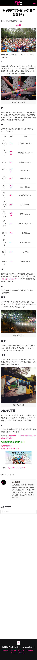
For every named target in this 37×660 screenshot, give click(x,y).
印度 (11, 143)
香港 (11, 252)
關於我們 (13, 650)
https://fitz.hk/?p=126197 (16, 468)
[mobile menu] (34, 2)
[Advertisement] (18, 535)
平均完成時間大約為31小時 (10, 279)
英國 (11, 242)
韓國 (11, 224)
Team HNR (29, 650)
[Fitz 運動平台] (18, 2)
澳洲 (11, 162)
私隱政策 (21, 650)
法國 (11, 179)
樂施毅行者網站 (6, 446)
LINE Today (22, 653)
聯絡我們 (6, 650)
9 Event (13, 653)
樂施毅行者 (12, 436)
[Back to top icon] (18, 643)
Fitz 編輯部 (7, 21)
